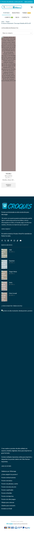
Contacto (25, 17)
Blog (17, 17)
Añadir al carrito (8, 185)
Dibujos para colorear (7, 502)
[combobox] (17, 33)
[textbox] (16, 33)
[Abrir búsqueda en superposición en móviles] (11, 7)
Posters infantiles (6, 493)
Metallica (8, 173)
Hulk (10, 250)
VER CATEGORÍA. (29, 1)
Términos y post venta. (17, 521)
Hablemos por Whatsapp (8, 471)
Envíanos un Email (6, 508)
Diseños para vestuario (8, 505)
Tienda (26, 13)
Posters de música (6, 480)
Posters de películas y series (9, 484)
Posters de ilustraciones (8, 477)
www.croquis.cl (5, 229)
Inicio (2, 21)
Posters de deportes (7, 496)
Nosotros (15, 13)
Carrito (9, 17)
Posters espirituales (7, 490)
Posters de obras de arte (8, 487)
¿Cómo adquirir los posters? (9, 474)
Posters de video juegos (8, 499)
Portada (6, 13)
